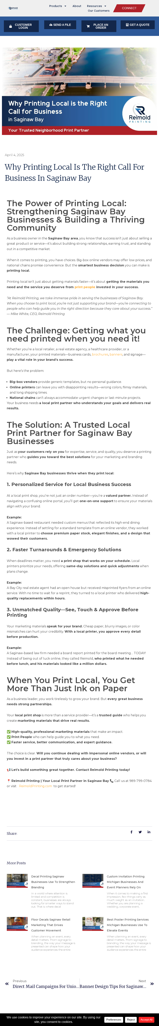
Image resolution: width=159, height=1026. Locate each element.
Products (55, 6)
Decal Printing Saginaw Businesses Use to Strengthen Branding (53, 882)
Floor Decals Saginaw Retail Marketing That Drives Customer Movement (50, 925)
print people (85, 287)
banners (116, 354)
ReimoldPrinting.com (35, 786)
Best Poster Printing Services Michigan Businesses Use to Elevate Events (128, 925)
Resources (94, 6)
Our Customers (99, 11)
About (77, 6)
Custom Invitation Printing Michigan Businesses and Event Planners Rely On (125, 882)
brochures (100, 354)
